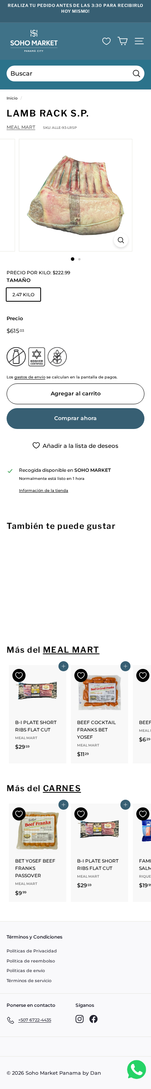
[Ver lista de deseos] (106, 41)
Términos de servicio (29, 980)
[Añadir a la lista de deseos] (19, 552)
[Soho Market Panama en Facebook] (93, 1019)
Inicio (12, 98)
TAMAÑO (19, 280)
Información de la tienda (43, 490)
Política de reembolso (31, 961)
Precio (15, 318)
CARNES (62, 788)
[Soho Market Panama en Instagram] (80, 1019)
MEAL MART (21, 127)
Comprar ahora (75, 418)
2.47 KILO (23, 294)
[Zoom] (120, 240)
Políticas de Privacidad (32, 951)
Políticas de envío (26, 970)
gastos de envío (29, 377)
